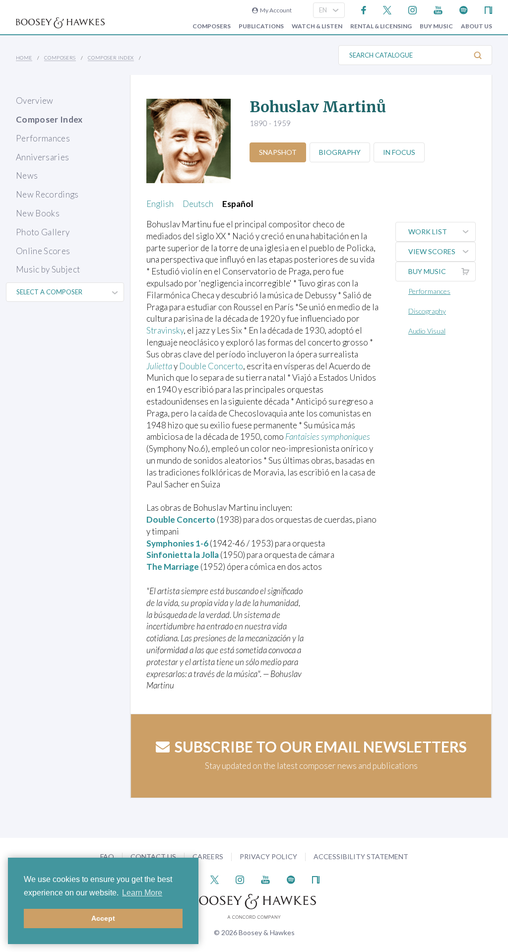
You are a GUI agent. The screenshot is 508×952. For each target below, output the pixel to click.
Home (24, 58)
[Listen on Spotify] (463, 9)
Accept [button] (103, 918)
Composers (211, 26)
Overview (35, 100)
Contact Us (153, 856)
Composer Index (111, 58)
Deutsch (198, 204)
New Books (38, 213)
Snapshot (278, 152)
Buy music (436, 26)
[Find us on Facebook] (364, 9)
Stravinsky (165, 330)
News (27, 175)
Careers (207, 856)
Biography (340, 152)
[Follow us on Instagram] (412, 9)
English (160, 204)
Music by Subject (48, 269)
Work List (427, 231)
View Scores (431, 251)
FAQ (107, 856)
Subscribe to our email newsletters (321, 746)
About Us (476, 26)
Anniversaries (42, 157)
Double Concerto (211, 366)
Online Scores (43, 251)
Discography (427, 311)
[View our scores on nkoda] (488, 9)
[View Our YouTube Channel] (438, 9)
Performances (43, 138)
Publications (261, 26)
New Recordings (47, 194)
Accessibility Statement (361, 856)
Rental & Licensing (381, 26)
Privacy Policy (268, 856)
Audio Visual (426, 331)
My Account (275, 10)
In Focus (399, 152)
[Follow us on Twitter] (387, 9)
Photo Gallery (42, 232)
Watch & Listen (317, 26)
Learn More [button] (142, 892)
